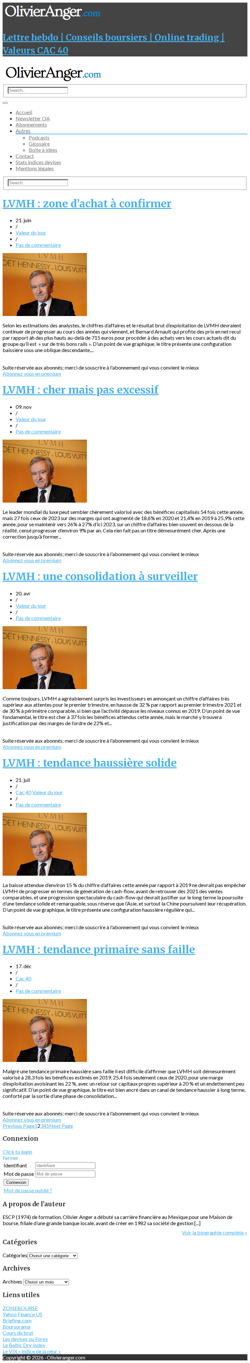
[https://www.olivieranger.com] (54, 81)
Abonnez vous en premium (32, 374)
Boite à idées (43, 150)
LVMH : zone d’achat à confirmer (87, 203)
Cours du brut (18, 1333)
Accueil (24, 112)
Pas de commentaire (38, 245)
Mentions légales (35, 168)
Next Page (61, 1126)
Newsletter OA (33, 118)
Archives (12, 1281)
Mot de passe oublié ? (28, 1190)
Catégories (15, 1255)
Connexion (16, 1182)
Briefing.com (17, 1320)
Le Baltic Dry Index (24, 1345)
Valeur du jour (31, 232)
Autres (23, 131)
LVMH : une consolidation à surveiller (100, 576)
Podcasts (39, 137)
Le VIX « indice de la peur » (32, 1351)
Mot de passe (19, 1174)
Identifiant (15, 1165)
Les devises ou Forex (25, 1339)
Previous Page (19, 1126)
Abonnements (31, 124)
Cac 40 (23, 792)
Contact (25, 156)
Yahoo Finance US (22, 1314)
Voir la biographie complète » (214, 1232)
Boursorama (16, 1326)
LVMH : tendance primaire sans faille (99, 949)
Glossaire (39, 143)
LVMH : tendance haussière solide (90, 763)
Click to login (17, 1152)
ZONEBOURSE (20, 1308)
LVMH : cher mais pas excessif (81, 389)
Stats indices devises (38, 162)
